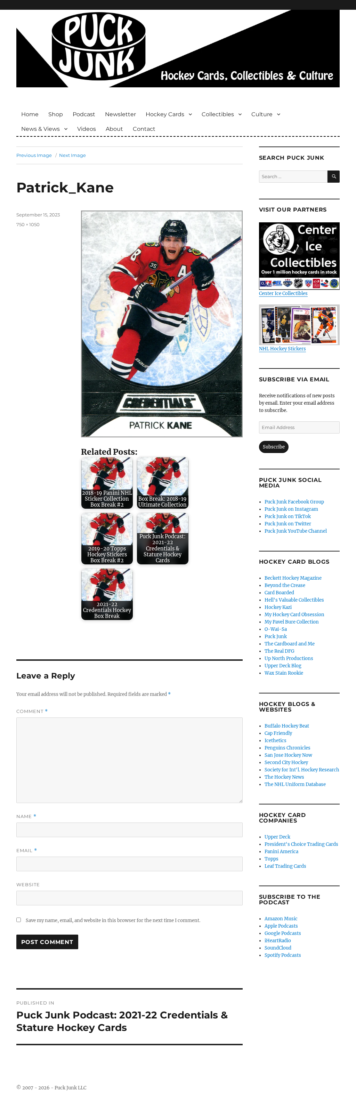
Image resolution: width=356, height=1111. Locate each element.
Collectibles (218, 114)
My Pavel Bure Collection (292, 622)
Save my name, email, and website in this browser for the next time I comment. (113, 920)
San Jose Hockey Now (288, 755)
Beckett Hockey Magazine (293, 578)
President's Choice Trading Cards (301, 844)
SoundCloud (278, 948)
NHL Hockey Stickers (282, 348)
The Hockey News (284, 777)
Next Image (72, 155)
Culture (262, 114)
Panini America (281, 852)
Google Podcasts (283, 933)
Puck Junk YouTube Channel (296, 531)
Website (28, 884)
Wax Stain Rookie (284, 673)
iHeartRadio (278, 941)
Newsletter (120, 114)
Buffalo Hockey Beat (287, 726)
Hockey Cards (165, 114)
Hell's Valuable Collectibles (294, 600)
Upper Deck (277, 837)
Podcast (84, 114)
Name (26, 816)
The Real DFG (279, 651)
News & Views (40, 129)
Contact (144, 129)
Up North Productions (289, 658)
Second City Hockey (286, 762)
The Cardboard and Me (290, 644)
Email (26, 851)
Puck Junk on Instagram (291, 509)
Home (30, 114)
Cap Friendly (278, 733)
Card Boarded (279, 593)
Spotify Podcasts (283, 955)
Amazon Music (281, 919)
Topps (271, 859)
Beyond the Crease (285, 585)
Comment (32, 711)
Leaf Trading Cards (285, 866)
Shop (55, 114)
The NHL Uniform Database (295, 784)
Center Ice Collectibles (283, 293)
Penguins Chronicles (287, 748)
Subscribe (274, 447)
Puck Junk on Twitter (288, 524)
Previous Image (34, 155)
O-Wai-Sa (276, 629)
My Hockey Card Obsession (294, 615)
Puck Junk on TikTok (288, 516)
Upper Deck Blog (283, 666)
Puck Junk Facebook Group (294, 502)
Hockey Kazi (278, 607)
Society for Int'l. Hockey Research (302, 770)
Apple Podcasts (281, 926)
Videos (86, 129)
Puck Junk (276, 637)
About (114, 129)
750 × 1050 (28, 224)
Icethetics (275, 741)
